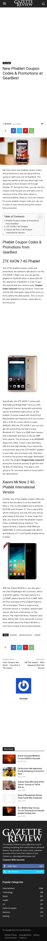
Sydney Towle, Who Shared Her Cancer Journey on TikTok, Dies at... (31, 784)
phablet (37, 635)
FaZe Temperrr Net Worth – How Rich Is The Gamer (11, 665)
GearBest (13, 635)
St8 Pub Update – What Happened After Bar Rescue (34, 665)
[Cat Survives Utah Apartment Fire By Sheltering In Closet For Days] (9, 771)
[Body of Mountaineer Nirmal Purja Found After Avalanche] (9, 798)
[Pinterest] (25, 130)
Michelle (8, 124)
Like (41, 866)
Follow (39, 872)
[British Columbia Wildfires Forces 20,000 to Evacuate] (9, 759)
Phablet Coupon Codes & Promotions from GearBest (22, 222)
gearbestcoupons (25, 635)
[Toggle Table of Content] (39, 217)
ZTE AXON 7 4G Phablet (17, 226)
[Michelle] (23, 686)
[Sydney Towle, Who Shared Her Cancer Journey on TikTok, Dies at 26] (9, 785)
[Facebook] (13, 130)
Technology (6, 63)
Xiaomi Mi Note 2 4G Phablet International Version (19, 231)
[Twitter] (19, 130)
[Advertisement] (23, 32)
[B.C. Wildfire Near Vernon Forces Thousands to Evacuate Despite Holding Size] (9, 811)
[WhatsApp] (31, 130)
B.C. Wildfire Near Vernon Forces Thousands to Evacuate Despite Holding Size (31, 810)
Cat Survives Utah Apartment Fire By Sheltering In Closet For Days (31, 771)
